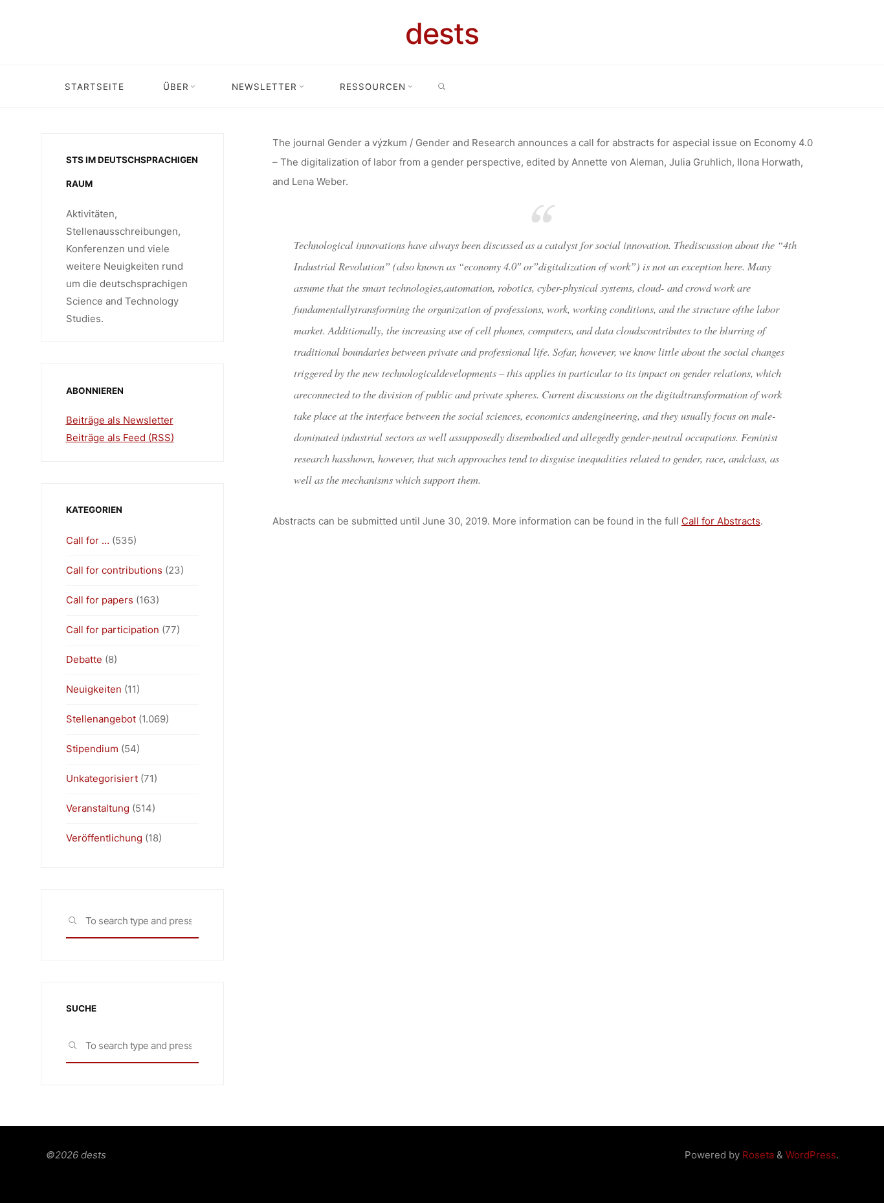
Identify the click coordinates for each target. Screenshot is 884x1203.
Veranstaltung (97, 808)
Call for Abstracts (720, 521)
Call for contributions (114, 570)
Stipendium (92, 748)
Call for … (87, 540)
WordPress (811, 1155)
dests (442, 33)
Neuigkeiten (94, 689)
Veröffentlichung (104, 838)
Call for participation (112, 629)
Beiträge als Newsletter (119, 420)
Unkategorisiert (102, 778)
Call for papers (99, 600)
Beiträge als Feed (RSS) (120, 437)
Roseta (757, 1155)
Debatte (84, 659)
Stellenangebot (101, 719)
